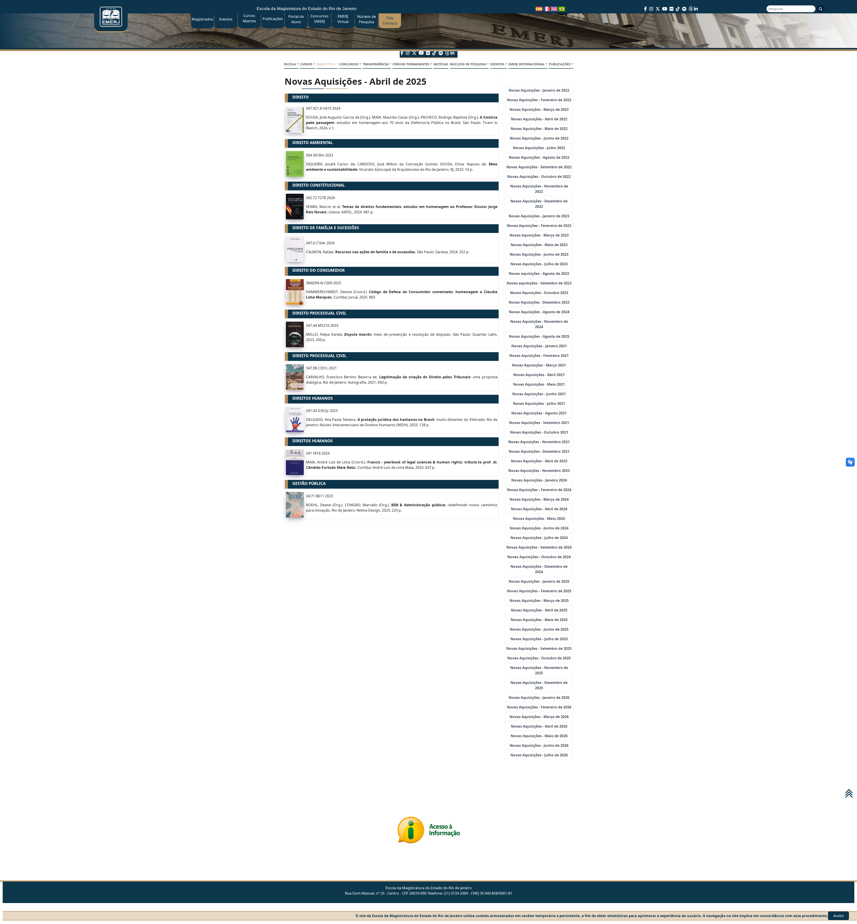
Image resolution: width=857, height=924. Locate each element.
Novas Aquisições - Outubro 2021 (539, 432)
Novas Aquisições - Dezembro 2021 (539, 451)
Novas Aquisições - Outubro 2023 (539, 292)
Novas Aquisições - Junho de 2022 (539, 138)
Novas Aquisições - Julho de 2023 (539, 263)
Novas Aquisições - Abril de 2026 (539, 726)
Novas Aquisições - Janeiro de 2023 (539, 216)
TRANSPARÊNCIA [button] (376, 64)
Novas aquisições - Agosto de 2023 (539, 273)
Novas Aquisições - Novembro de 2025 (539, 670)
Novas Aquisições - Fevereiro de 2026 (539, 707)
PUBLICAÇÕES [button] (559, 64)
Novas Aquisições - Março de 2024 (539, 499)
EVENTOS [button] (497, 64)
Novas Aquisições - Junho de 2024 (539, 528)
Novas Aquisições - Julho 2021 (539, 403)
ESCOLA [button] (290, 64)
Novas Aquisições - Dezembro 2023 (539, 302)
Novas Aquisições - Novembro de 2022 (539, 189)
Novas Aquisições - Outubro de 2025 (539, 658)
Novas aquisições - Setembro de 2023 (539, 283)
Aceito (838, 915)
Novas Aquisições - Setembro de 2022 (539, 167)
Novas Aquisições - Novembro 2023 (539, 470)
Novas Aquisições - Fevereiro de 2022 (539, 99)
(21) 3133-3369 (456, 893)
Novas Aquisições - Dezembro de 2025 (539, 685)
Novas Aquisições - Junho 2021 (539, 393)
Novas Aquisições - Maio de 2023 (539, 244)
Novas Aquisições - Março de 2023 (539, 235)
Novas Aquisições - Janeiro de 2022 (539, 90)
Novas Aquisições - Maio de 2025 (539, 619)
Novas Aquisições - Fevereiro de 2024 (539, 489)
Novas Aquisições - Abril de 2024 (539, 508)
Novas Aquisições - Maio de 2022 (539, 128)
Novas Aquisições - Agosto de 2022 (539, 157)
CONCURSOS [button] (348, 64)
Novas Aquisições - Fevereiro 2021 (539, 355)
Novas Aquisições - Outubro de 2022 (539, 176)
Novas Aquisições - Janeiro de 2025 (539, 581)
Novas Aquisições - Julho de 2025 (539, 638)
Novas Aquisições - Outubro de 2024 (539, 556)
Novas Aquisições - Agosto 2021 (539, 413)
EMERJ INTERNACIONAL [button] (526, 64)
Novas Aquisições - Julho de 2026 (539, 755)
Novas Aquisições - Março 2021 (539, 365)
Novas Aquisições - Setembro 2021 (539, 422)
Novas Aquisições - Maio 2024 (539, 518)
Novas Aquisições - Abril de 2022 (539, 119)
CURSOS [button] (306, 64)
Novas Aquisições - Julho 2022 (539, 147)
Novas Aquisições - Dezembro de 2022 (539, 204)
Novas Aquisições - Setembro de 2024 (539, 547)
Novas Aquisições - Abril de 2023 (539, 461)
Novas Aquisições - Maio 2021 (539, 384)
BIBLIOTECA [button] (326, 64)
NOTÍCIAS (440, 64)
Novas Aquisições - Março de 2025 (539, 600)
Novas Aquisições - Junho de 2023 (539, 254)
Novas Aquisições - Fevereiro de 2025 (539, 591)
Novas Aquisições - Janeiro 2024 (539, 480)
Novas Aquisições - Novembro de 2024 (539, 324)
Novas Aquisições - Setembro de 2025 (539, 648)
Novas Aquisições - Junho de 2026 (539, 745)
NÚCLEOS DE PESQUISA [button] (468, 64)
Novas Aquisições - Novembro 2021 (539, 441)
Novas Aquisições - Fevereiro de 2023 (539, 225)
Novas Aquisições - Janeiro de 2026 (539, 697)
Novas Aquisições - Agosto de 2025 (539, 336)
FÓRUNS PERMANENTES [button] (411, 64)
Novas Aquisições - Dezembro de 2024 (539, 569)
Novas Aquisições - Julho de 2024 (539, 537)
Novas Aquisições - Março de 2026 (539, 716)
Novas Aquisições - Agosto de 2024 (539, 311)
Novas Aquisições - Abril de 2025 (539, 610)
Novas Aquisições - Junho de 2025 (539, 629)
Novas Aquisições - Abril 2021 (539, 374)
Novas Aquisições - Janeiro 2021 (539, 346)
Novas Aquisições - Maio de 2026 (539, 735)
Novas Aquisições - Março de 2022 (539, 109)
